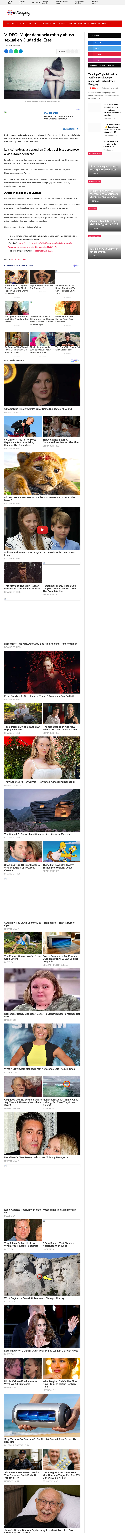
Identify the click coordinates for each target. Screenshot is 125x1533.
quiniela (92, 209)
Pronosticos (94, 181)
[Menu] (8, 23)
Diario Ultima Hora (19, 259)
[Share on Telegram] (21, 51)
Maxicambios (36, 2)
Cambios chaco (10, 2)
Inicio (15, 23)
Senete (36, 23)
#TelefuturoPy (51, 243)
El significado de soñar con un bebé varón (104, 250)
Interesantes (94, 236)
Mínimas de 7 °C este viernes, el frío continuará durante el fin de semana (104, 193)
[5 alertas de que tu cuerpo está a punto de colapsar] (104, 164)
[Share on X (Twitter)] (11, 51)
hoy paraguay (95, 154)
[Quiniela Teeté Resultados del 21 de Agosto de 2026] (104, 219)
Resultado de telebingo (79, 2)
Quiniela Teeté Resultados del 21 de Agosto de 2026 (104, 223)
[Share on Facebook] (6, 51)
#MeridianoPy (65, 243)
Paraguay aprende (45, 2)
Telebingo (46, 23)
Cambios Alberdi (22, 2)
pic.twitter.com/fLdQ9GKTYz (43, 247)
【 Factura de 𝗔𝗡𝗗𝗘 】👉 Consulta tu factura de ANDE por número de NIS (112, 128)
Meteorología (60, 23)
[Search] (118, 23)
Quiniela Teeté (104, 23)
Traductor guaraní (95, 2)
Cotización (25, 23)
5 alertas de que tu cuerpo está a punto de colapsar (104, 168)
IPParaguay (15, 45)
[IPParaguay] (19, 12)
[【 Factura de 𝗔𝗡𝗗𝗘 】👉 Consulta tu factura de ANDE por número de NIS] (94, 127)
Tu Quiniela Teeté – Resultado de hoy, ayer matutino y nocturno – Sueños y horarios (112, 109)
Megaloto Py (90, 23)
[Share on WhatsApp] (16, 51)
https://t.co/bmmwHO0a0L (31, 243)
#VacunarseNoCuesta (18, 247)
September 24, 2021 (42, 250)
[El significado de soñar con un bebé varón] (104, 247)
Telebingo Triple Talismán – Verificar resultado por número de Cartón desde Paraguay (102, 79)
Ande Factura (75, 23)
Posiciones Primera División (62, 2)
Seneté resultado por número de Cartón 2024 (111, 144)
